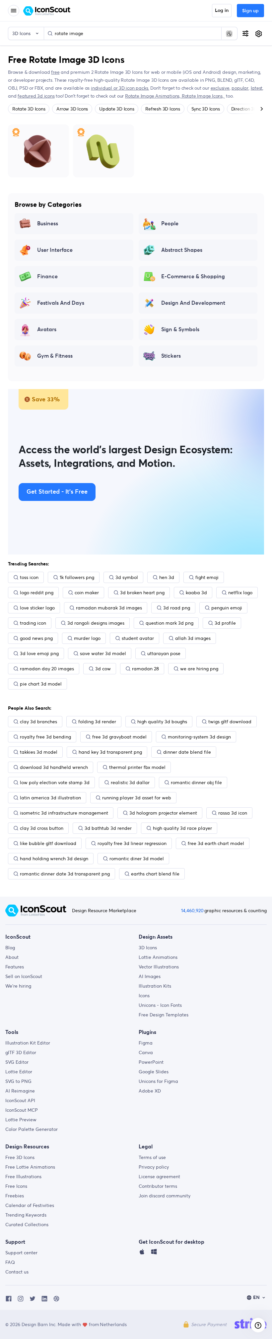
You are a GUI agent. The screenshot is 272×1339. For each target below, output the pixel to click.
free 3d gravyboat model (119, 737)
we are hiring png (199, 669)
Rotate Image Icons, (203, 96)
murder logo (87, 638)
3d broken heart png (142, 593)
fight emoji (207, 577)
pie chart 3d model (41, 684)
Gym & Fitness (55, 356)
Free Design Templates (163, 1015)
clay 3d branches (38, 722)
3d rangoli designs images (95, 623)
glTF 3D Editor (20, 1052)
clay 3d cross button (41, 828)
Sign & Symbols (180, 329)
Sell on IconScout (23, 976)
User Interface (55, 250)
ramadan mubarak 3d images (109, 608)
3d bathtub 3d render (108, 828)
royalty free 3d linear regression (132, 843)
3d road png (176, 608)
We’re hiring (18, 986)
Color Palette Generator (31, 1129)
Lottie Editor (18, 1072)
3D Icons (148, 948)
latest (257, 88)
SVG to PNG (18, 1081)
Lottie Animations (158, 957)
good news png (36, 638)
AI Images (150, 976)
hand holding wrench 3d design (54, 859)
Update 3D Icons (116, 109)
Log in (222, 10)
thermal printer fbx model (137, 767)
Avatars (46, 329)
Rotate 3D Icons (28, 109)
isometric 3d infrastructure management (64, 813)
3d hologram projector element (163, 813)
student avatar (138, 638)
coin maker (87, 593)
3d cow (103, 669)
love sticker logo (37, 608)
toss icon (29, 577)
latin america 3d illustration (50, 798)
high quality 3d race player (182, 828)
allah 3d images (193, 638)
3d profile (225, 623)
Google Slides (154, 1072)
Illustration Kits (155, 986)
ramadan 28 (145, 669)
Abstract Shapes (181, 250)
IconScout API (20, 1100)
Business (47, 223)
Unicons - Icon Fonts (160, 1005)
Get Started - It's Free (57, 492)
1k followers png (77, 577)
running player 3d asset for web (136, 798)
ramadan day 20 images (47, 669)
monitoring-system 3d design (199, 737)
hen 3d (166, 577)
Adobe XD (150, 1091)
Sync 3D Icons (205, 109)
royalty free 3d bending (45, 737)
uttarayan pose (163, 653)
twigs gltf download (229, 722)
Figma (146, 1043)
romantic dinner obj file (196, 782)
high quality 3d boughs (162, 722)
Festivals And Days (60, 303)
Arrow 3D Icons (72, 109)
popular (240, 88)
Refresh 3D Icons (162, 109)
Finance (47, 276)
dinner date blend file (187, 752)
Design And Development (193, 303)
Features (14, 967)
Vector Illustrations (159, 967)
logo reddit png (36, 593)
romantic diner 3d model (136, 859)
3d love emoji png (39, 653)
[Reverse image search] (229, 33)
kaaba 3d (196, 593)
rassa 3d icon (232, 813)
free (55, 72)
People (169, 223)
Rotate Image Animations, (153, 96)
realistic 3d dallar (130, 782)
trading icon (33, 623)
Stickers (171, 356)
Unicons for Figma (158, 1081)
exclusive (220, 88)
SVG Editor (17, 1062)
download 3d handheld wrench (54, 767)
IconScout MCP (21, 1110)
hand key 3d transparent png (110, 752)
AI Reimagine (20, 1091)
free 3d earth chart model (216, 843)
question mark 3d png (169, 623)
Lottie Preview (20, 1120)
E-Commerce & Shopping (193, 276)
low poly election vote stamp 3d (55, 782)
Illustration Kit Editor (27, 1043)
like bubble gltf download (48, 843)
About (12, 957)
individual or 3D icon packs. (120, 88)
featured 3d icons (36, 96)
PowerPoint (151, 1062)
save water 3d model (103, 653)
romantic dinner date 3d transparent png (65, 874)
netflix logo (240, 593)
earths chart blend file (155, 874)
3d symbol (126, 577)
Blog (10, 948)
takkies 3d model (38, 752)
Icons (144, 996)
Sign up (250, 11)
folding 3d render (97, 722)
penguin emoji (226, 608)
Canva (146, 1052)
